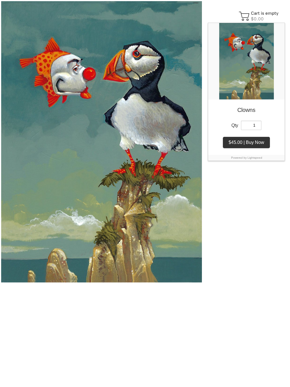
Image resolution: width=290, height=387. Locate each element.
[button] (259, 15)
